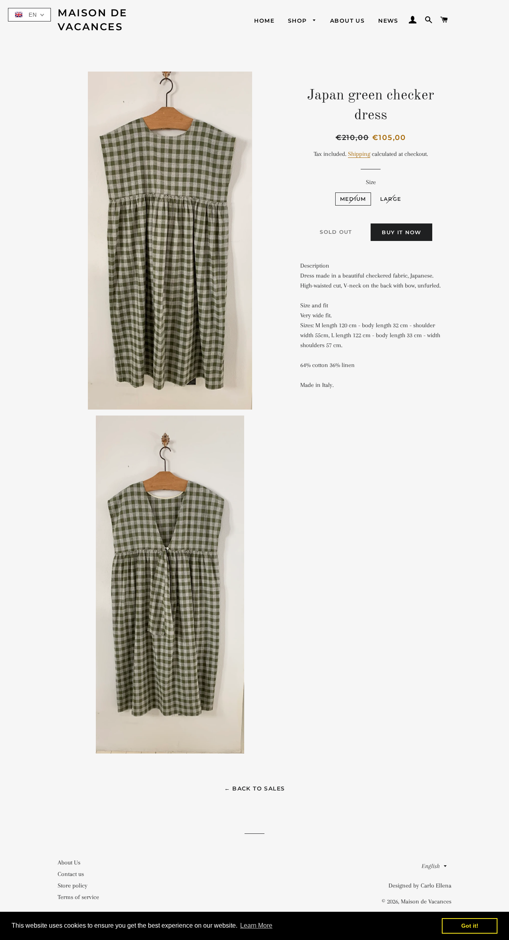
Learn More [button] (256, 925)
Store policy (72, 885)
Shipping (359, 153)
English (431, 866)
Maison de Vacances (93, 20)
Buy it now (401, 232)
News (388, 20)
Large (391, 199)
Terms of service (78, 897)
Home (264, 20)
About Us (347, 20)
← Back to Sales (254, 788)
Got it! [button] (469, 926)
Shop (298, 20)
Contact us (71, 874)
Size (371, 182)
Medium (353, 199)
